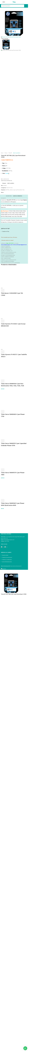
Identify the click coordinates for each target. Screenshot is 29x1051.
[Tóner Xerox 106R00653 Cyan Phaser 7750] (11, 400)
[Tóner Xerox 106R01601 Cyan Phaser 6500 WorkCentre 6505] (11, 489)
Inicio (2, 153)
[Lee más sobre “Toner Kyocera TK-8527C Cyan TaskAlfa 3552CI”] (2, 352)
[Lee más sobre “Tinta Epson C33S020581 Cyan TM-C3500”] (2, 290)
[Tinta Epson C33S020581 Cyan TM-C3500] (11, 277)
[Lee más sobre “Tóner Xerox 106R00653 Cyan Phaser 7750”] (2, 411)
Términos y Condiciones (7, 559)
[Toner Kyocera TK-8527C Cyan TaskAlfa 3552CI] (11, 338)
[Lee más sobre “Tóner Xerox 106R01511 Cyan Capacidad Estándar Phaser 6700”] (2, 441)
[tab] (9, 196)
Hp (16, 190)
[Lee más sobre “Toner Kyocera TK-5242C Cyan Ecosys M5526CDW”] (2, 321)
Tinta (23, 190)
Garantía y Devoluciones (7, 557)
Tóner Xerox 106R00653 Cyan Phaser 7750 (13, 415)
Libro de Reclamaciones (7, 562)
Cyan (14, 190)
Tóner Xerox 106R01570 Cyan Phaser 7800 (12, 474)
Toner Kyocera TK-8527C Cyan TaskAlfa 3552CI (14, 355)
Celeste (11, 190)
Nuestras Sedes (5, 555)
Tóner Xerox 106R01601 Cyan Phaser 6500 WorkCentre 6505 (12, 504)
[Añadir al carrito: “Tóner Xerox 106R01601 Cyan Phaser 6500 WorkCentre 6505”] (2, 500)
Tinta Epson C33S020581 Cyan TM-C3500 (12, 294)
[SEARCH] (25, 5)
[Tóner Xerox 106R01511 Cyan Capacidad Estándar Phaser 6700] (11, 429)
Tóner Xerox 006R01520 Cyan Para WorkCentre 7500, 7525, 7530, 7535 (12, 385)
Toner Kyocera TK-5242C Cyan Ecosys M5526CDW (13, 325)
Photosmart (19, 190)
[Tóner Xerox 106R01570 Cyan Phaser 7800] (11, 458)
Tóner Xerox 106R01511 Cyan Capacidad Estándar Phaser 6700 (13, 444)
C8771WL (7, 190)
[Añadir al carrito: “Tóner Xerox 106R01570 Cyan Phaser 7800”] (2, 470)
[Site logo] (14, 2)
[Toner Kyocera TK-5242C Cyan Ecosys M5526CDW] (11, 308)
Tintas (6, 153)
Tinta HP (10, 153)
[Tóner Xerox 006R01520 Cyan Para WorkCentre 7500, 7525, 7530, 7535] (11, 369)
